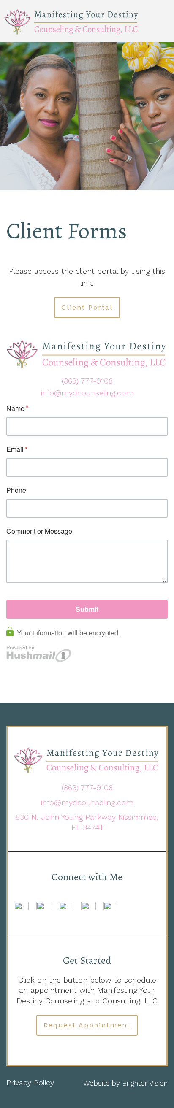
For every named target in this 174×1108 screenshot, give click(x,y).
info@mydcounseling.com (87, 392)
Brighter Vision (145, 1083)
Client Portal (87, 307)
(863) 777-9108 (87, 380)
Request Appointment (87, 1025)
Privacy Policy (30, 1082)
